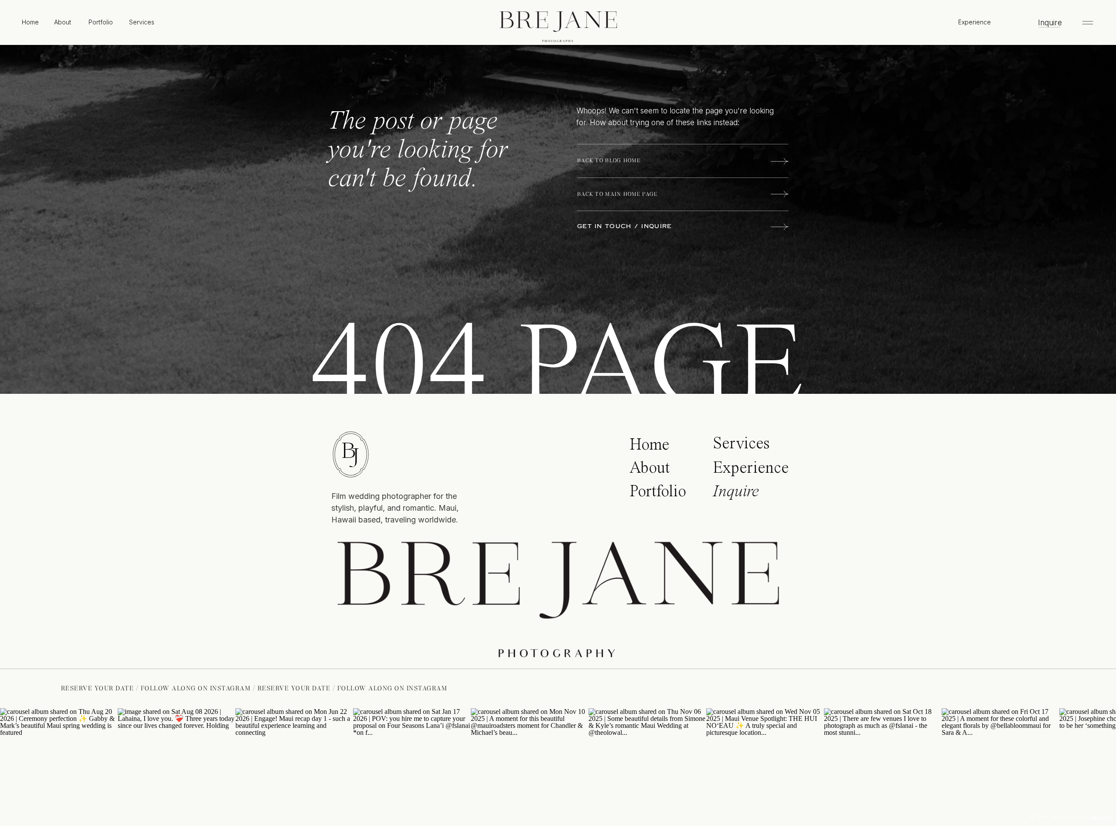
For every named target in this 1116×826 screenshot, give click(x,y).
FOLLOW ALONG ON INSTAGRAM (242, 688)
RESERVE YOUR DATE (340, 688)
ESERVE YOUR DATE (146, 688)
